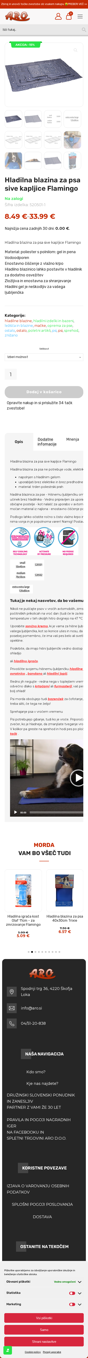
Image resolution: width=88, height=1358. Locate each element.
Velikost (44, 348)
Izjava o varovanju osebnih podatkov (38, 1189)
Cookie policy (33, 1351)
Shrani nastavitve (44, 1341)
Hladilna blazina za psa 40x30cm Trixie (65, 918)
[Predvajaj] (15, 812)
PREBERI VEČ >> (77, 4)
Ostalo (10, 331)
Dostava (42, 1217)
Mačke (40, 326)
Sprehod (71, 331)
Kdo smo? (35, 1072)
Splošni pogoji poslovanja (42, 1204)
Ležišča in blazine (19, 326)
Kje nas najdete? (42, 1083)
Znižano (11, 335)
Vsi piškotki (44, 1318)
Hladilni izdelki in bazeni (53, 321)
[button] (75, 50)
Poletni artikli (39, 331)
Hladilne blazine (18, 321)
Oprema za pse (59, 326)
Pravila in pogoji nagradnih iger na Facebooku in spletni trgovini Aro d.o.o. (39, 1129)
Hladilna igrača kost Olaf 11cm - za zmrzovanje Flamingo (23, 920)
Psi (54, 331)
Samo (44, 1330)
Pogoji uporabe (52, 1351)
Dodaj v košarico (44, 392)
